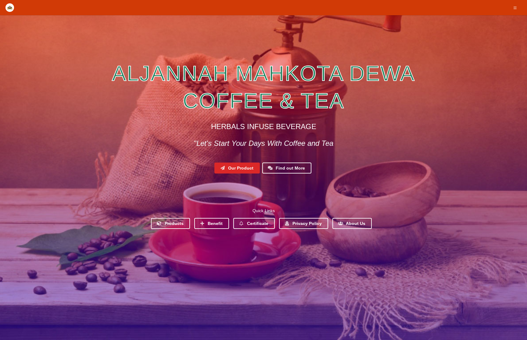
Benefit (214, 223)
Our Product (240, 168)
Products (173, 223)
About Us (355, 223)
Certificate (257, 223)
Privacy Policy (306, 223)
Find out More (289, 168)
